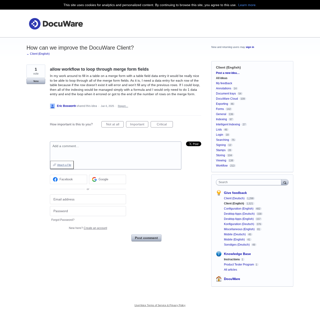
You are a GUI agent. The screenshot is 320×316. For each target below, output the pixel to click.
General (221, 114)
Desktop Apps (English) (239, 219)
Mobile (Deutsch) (235, 234)
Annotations (223, 88)
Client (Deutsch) (234, 198)
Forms (220, 109)
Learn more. (247, 5)
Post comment (146, 238)
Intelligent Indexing (228, 124)
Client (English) (228, 67)
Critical (165, 124)
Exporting (222, 103)
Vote (36, 81)
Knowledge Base (237, 254)
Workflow (222, 165)
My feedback (224, 83)
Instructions (232, 259)
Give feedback (235, 193)
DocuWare (232, 279)
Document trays (226, 93)
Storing (220, 155)
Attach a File (64, 164)
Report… (123, 106)
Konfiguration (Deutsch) (239, 224)
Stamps (221, 150)
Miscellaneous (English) (239, 229)
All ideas (221, 78)
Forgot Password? (62, 220)
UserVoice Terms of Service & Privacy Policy (160, 305)
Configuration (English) (239, 208)
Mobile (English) (235, 239)
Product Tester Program (239, 264)
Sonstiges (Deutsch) (237, 244)
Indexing (221, 119)
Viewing (221, 160)
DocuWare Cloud (227, 98)
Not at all (115, 124)
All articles (230, 269)
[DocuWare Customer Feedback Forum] (55, 23)
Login (219, 134)
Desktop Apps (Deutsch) (239, 213)
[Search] (285, 182)
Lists (219, 129)
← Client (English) (38, 53)
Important (139, 124)
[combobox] (249, 182)
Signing (221, 145)
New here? (88, 228)
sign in (250, 47)
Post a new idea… (228, 73)
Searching (222, 140)
